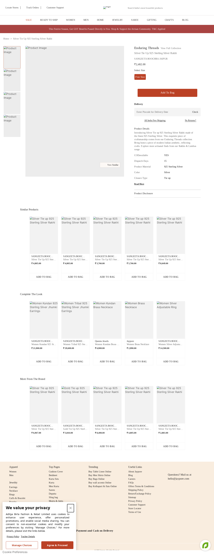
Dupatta (52, 493)
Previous (27, 236)
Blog (130, 475)
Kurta (51, 482)
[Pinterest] (196, 467)
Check (195, 112)
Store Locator (134, 508)
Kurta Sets (54, 479)
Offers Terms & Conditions (141, 486)
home (6, 38)
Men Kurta (54, 486)
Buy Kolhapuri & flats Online (102, 486)
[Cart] (192, 8)
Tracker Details (28, 536)
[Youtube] (189, 467)
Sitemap (132, 497)
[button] (175, 8)
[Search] (167, 8)
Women (12, 471)
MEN (86, 20)
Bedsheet (53, 475)
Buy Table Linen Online (99, 471)
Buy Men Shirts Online (99, 475)
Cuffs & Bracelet (17, 498)
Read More (139, 184)
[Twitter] (183, 467)
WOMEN (70, 20)
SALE (29, 20)
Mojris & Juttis (56, 501)
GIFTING (151, 20)
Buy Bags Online (96, 479)
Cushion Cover (56, 471)
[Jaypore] (107, 7)
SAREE (135, 20)
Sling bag (53, 497)
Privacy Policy (13, 536)
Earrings (13, 487)
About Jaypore (135, 471)
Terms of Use (134, 512)
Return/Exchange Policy (139, 493)
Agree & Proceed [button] (57, 545)
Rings (12, 494)
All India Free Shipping (155, 120)
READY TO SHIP (49, 20)
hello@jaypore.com (178, 478)
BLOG (185, 20)
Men (11, 475)
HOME (100, 20)
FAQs (131, 482)
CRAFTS (169, 20)
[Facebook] (176, 467)
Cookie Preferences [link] (15, 552)
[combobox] (147, 8)
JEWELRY (117, 20)
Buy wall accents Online (99, 482)
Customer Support (136, 504)
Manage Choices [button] (22, 545)
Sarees (52, 490)
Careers (131, 479)
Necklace (13, 491)
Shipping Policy (135, 490)
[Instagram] (170, 467)
